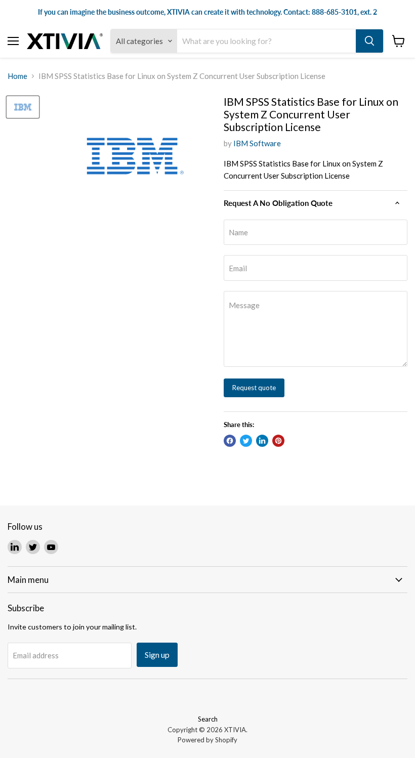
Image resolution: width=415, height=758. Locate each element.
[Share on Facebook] (230, 441)
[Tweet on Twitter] (246, 441)
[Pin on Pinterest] (278, 441)
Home (17, 76)
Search (208, 719)
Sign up (157, 654)
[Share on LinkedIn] (262, 441)
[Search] (369, 41)
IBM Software (257, 143)
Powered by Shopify (207, 740)
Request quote (254, 388)
